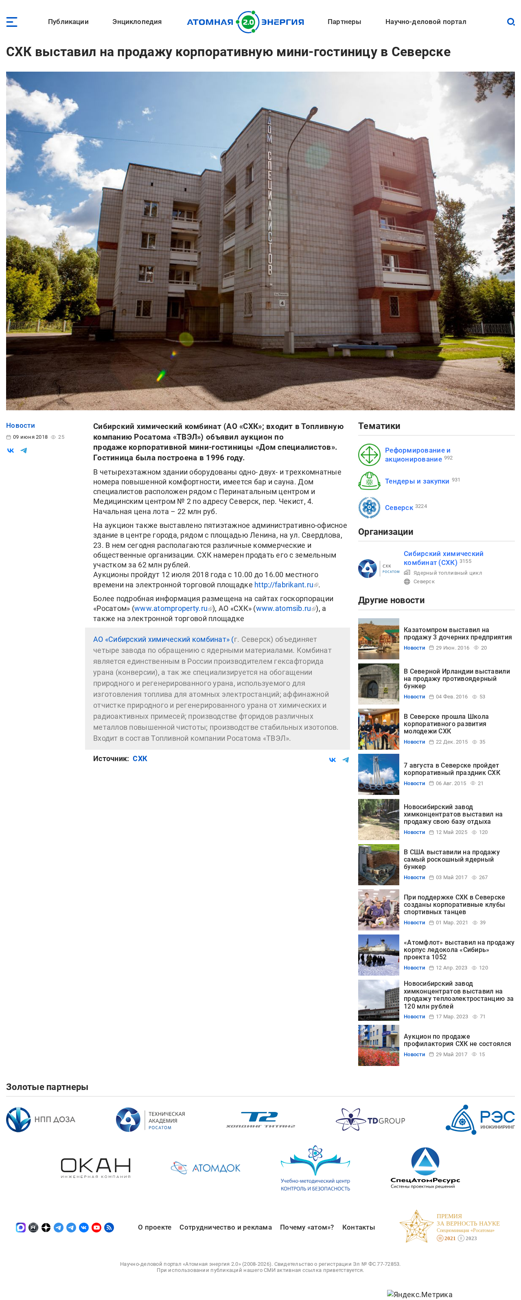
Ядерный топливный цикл (448, 573)
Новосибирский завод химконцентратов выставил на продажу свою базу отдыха (453, 814)
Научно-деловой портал (425, 22)
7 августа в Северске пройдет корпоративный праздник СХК (452, 769)
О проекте (154, 1227)
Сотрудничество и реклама (225, 1227)
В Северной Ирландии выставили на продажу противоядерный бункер (457, 679)
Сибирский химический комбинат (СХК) (444, 557)
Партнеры (344, 22)
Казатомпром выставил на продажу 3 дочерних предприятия (458, 633)
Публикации (68, 22)
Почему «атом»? (307, 1227)
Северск (399, 507)
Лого (248, 22)
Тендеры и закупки (417, 481)
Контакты (358, 1227)
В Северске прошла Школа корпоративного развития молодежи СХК (446, 724)
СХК (140, 758)
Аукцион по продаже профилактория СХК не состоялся (457, 1040)
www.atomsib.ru (283, 608)
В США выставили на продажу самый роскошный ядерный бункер (452, 859)
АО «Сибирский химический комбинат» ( (163, 639)
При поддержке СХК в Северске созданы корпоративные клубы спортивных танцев (455, 904)
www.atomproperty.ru (171, 608)
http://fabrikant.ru (283, 584)
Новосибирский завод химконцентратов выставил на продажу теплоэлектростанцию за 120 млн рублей (459, 995)
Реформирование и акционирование (418, 454)
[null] (10, 450)
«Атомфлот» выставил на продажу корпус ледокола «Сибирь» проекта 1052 (459, 950)
